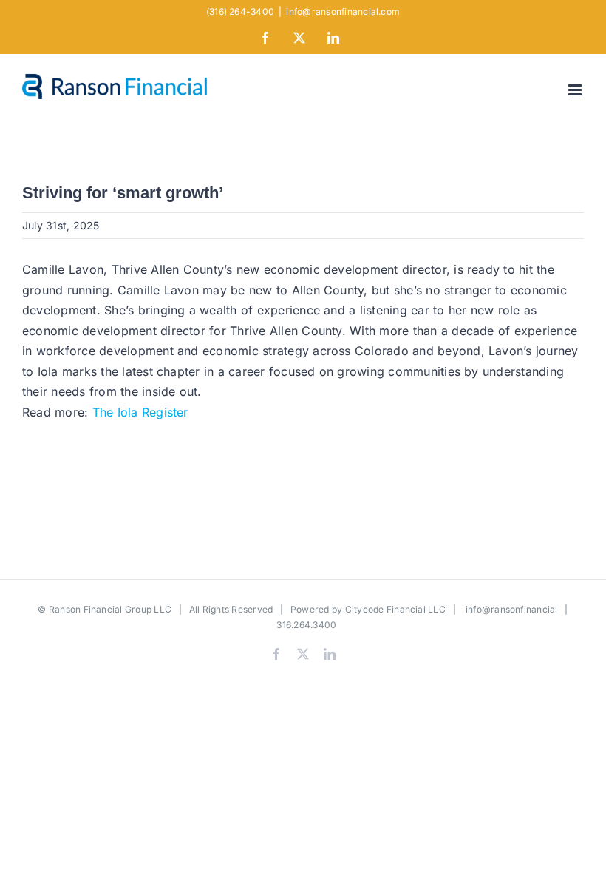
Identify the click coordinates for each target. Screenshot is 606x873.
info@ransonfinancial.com (343, 11)
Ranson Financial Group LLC (110, 609)
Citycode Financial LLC (395, 609)
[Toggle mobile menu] (576, 90)
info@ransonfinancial (512, 609)
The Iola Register (140, 412)
